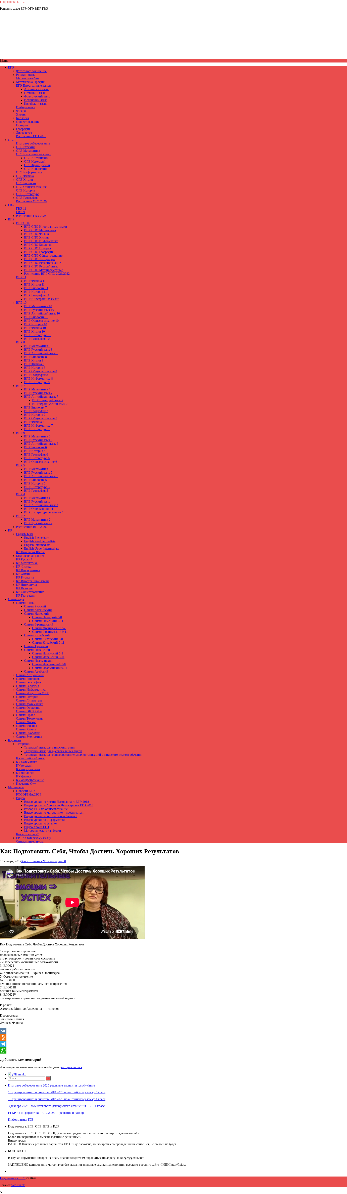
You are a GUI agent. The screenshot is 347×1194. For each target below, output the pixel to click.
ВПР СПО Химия (36, 237)
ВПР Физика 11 (35, 281)
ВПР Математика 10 (38, 306)
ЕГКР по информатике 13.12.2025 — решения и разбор (46, 1112)
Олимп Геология (27, 686)
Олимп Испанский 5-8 (47, 653)
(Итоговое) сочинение (31, 71)
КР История (24, 588)
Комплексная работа (30, 555)
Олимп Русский (35, 606)
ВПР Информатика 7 (38, 425)
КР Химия (23, 573)
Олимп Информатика (31, 689)
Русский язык (25, 74)
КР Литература (26, 584)
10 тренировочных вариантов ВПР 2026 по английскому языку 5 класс (56, 1092)
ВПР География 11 (36, 295)
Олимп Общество (28, 707)
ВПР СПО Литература (39, 259)
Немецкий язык (35, 92)
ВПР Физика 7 (34, 422)
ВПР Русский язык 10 (39, 309)
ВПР (11, 219)
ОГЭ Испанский (35, 168)
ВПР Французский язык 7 (50, 404)
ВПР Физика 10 (35, 328)
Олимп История (27, 696)
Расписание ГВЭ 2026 (31, 215)
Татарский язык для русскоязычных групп (53, 751)
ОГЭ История (25, 190)
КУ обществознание (30, 780)
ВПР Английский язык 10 (42, 313)
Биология (22, 118)
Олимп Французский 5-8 (49, 628)
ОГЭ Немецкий (35, 161)
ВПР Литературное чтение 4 (43, 512)
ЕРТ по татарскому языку (33, 838)
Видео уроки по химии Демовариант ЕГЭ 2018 (56, 801)
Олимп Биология (28, 678)
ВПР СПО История (37, 248)
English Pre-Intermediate (39, 541)
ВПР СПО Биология (38, 244)
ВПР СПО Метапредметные (43, 270)
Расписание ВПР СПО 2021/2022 (47, 273)
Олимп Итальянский (38, 660)
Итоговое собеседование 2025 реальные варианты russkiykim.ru (51, 1085)
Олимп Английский (38, 610)
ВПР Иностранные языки (41, 299)
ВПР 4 (20, 494)
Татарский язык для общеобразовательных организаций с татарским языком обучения (83, 754)
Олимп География (28, 682)
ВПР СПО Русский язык (41, 266)
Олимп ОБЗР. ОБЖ (29, 711)
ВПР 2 (20, 516)
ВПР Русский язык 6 (38, 440)
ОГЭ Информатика (29, 172)
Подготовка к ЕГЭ (13, 1)
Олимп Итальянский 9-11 (49, 668)
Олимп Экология (28, 733)
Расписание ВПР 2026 (31, 526)
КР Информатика (28, 570)
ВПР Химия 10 (34, 331)
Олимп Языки (26, 602)
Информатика (25, 107)
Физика (21, 111)
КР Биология (25, 577)
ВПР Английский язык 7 (41, 396)
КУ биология (25, 772)
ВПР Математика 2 (37, 519)
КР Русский (24, 559)
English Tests (24, 534)
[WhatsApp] (173, 1050)
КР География (25, 595)
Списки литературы (30, 841)
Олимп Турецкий (36, 646)
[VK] (173, 1031)
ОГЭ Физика (25, 176)
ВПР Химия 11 (34, 284)
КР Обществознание (30, 592)
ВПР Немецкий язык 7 (47, 400)
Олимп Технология (29, 718)
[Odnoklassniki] (173, 1037)
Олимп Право (25, 715)
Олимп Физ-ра (26, 722)
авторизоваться (71, 1067)
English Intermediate (37, 545)
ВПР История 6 (34, 451)
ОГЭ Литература (27, 194)
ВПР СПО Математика (40, 230)
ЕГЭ (11, 67)
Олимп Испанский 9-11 (48, 657)
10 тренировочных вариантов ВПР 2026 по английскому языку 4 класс (56, 1099)
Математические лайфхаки (42, 830)
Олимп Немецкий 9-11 (47, 621)
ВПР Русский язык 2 (38, 523)
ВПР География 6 (36, 454)
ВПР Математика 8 (37, 346)
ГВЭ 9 (20, 212)
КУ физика (23, 776)
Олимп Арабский (36, 671)
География (23, 129)
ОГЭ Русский (25, 147)
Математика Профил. (30, 82)
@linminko (19, 1074)
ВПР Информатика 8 (38, 378)
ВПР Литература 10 (37, 335)
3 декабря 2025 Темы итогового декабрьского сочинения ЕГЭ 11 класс (56, 1106)
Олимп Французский (38, 624)
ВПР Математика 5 (37, 469)
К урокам (14, 740)
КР (10, 530)
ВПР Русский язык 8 (38, 349)
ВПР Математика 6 (37, 436)
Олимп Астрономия (30, 675)
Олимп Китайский (37, 635)
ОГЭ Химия (24, 179)
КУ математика (26, 762)
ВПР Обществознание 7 (40, 418)
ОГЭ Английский (36, 158)
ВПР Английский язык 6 (41, 443)
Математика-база (27, 78)
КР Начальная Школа (30, 552)
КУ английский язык (30, 758)
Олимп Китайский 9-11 (48, 642)
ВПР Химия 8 (33, 360)
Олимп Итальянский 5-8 (49, 664)
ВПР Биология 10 (36, 317)
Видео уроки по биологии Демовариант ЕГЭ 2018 (58, 805)
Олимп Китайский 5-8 (47, 639)
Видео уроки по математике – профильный (54, 812)
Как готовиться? (27, 834)
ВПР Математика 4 (37, 498)
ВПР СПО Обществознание (43, 255)
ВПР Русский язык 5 (38, 472)
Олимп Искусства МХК (32, 693)
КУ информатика (28, 769)
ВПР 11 (21, 277)
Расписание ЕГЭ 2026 (31, 136)
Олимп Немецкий (36, 613)
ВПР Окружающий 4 (38, 508)
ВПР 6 (20, 432)
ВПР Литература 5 (37, 487)
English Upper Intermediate (41, 548)
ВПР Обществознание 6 (40, 461)
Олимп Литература (29, 700)
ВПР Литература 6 (37, 458)
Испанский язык (35, 100)
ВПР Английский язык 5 (41, 476)
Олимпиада (16, 599)
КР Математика (27, 563)
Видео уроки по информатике (44, 819)
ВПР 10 (21, 302)
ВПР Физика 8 (34, 364)
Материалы (16, 787)
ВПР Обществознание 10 (41, 320)
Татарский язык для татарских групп (49, 747)
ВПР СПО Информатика (41, 241)
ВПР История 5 (34, 483)
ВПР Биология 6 (35, 447)
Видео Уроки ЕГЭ (36, 827)
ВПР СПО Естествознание (42, 262)
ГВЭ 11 (21, 208)
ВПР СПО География (38, 252)
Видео (20, 798)
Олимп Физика (26, 725)
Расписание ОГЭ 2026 (31, 201)
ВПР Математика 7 (37, 389)
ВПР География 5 (36, 490)
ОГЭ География (27, 197)
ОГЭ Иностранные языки (33, 154)
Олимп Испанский (37, 649)
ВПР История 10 (35, 324)
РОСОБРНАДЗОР (28, 794)
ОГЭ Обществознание (31, 186)
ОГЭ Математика (28, 150)
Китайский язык (35, 103)
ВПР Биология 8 (35, 356)
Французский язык (37, 96)
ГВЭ (11, 205)
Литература (24, 132)
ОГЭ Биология (26, 183)
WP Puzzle (18, 1185)
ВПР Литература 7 (37, 429)
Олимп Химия (26, 729)
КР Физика (23, 566)
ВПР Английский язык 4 (41, 505)
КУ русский (24, 765)
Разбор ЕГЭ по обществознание (46, 809)
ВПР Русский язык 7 (38, 393)
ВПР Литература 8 (37, 382)
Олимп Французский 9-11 (50, 631)
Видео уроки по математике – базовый (50, 816)
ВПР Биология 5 (35, 479)
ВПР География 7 (36, 411)
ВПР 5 (20, 465)
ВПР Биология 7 (35, 407)
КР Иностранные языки (32, 581)
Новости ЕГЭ (25, 791)
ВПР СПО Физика (37, 234)
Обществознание (27, 121)
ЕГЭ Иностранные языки (33, 85)
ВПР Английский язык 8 (41, 353)
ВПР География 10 (37, 338)
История (22, 125)
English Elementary (36, 537)
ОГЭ (11, 139)
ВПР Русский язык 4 (38, 501)
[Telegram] (173, 1044)
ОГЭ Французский (37, 165)
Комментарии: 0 (55, 861)
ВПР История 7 (34, 414)
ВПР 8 (20, 342)
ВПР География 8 (36, 375)
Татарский (23, 743)
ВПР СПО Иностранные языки (45, 226)
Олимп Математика (29, 704)
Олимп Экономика (29, 736)
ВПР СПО (23, 223)
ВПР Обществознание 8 (40, 371)
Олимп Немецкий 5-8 (47, 617)
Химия (21, 114)
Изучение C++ (26, 783)
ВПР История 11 (35, 291)
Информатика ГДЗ (20, 1119)
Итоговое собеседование (33, 143)
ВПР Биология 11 (36, 288)
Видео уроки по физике (40, 823)
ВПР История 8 (34, 367)
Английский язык (36, 89)
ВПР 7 (20, 385)
